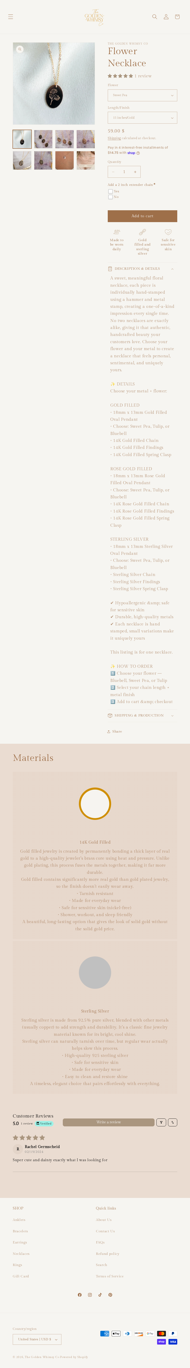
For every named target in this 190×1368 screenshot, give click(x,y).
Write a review (108, 1122)
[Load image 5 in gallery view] (22, 160)
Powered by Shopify (74, 1357)
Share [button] (117, 731)
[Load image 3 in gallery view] (64, 139)
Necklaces (21, 1254)
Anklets (19, 1220)
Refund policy (108, 1254)
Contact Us (105, 1231)
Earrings (20, 1242)
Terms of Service (110, 1276)
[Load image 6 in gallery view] (43, 160)
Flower (113, 85)
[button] (10, 16)
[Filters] (161, 1122)
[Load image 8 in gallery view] (85, 160)
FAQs (100, 1242)
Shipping (114, 138)
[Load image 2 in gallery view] (43, 139)
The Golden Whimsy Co (42, 1357)
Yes (116, 191)
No (116, 197)
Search (101, 1265)
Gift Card (21, 1276)
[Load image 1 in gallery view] (22, 139)
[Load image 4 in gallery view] (85, 139)
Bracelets (20, 1231)
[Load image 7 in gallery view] (64, 160)
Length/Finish (119, 108)
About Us (103, 1220)
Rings (17, 1265)
